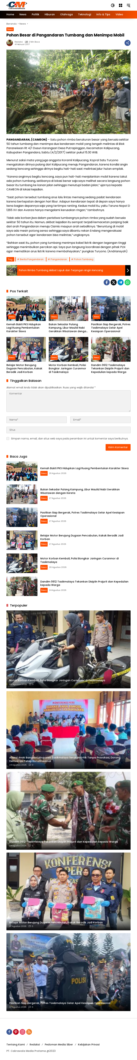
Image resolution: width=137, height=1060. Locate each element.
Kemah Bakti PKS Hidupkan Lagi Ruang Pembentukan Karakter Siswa (23, 328)
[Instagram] (22, 1032)
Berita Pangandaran (32, 259)
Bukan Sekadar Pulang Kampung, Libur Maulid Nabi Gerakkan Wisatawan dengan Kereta (68, 328)
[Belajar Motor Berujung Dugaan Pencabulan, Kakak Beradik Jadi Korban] (26, 349)
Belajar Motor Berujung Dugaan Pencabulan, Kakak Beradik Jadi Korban (24, 368)
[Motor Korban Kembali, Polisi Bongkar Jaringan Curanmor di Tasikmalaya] (68, 349)
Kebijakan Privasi (89, 1044)
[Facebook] (107, 282)
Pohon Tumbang (83, 259)
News (10, 29)
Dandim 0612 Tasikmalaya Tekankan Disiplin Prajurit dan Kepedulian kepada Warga (110, 368)
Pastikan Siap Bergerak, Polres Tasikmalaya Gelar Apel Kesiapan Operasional (110, 328)
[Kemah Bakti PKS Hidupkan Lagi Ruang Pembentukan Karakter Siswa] (26, 308)
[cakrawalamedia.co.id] (37, 5)
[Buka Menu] (120, 5)
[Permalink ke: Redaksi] (10, 43)
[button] (113, 5)
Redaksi (19, 42)
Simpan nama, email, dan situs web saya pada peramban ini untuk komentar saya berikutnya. (69, 438)
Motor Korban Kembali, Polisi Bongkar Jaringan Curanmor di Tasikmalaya (67, 368)
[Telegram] (121, 282)
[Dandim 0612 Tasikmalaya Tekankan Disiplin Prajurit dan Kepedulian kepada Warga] (111, 349)
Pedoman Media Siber (59, 1044)
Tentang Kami (15, 1044)
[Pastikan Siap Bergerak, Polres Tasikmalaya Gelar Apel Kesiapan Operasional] (111, 308)
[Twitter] (114, 282)
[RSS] (29, 1032)
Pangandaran (59, 259)
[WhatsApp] (128, 282)
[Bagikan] (128, 43)
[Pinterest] (16, 1032)
